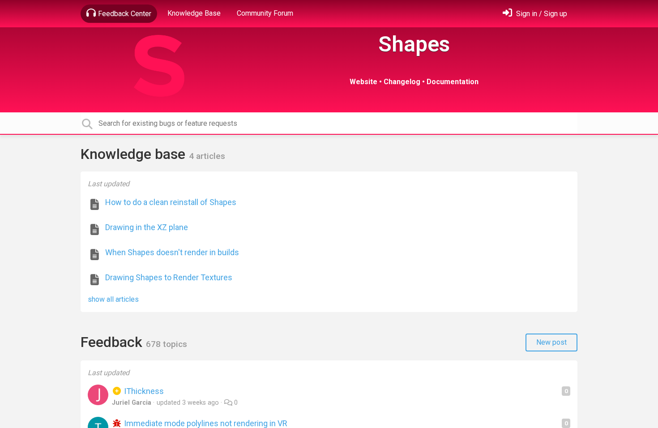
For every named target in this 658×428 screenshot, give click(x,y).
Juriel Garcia (131, 403)
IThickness (143, 391)
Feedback (113, 342)
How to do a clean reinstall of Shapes (170, 202)
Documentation (453, 81)
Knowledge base (135, 154)
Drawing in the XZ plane (146, 227)
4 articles (207, 156)
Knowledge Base (194, 13)
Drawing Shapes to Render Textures (168, 277)
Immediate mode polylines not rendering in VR (204, 423)
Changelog (402, 81)
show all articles (113, 299)
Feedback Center (124, 13)
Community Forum (265, 13)
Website (363, 81)
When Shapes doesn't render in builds (172, 252)
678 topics (166, 344)
